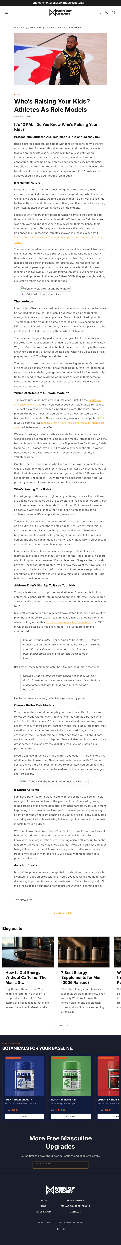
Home (17, 27)
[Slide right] (67, 1025)
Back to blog (63, 912)
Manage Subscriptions (75, 1206)
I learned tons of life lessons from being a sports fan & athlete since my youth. (58, 237)
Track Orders (75, 1200)
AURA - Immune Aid (63, 1099)
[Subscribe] (85, 1165)
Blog (25, 27)
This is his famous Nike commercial (68, 622)
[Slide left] (53, 1025)
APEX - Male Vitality (19, 1099)
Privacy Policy (46, 1222)
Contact (75, 1211)
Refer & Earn (44, 1211)
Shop (43, 1200)
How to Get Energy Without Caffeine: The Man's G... (26, 977)
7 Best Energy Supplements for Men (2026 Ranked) (81, 977)
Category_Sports (24, 900)
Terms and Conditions (70, 1222)
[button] (6, 12)
